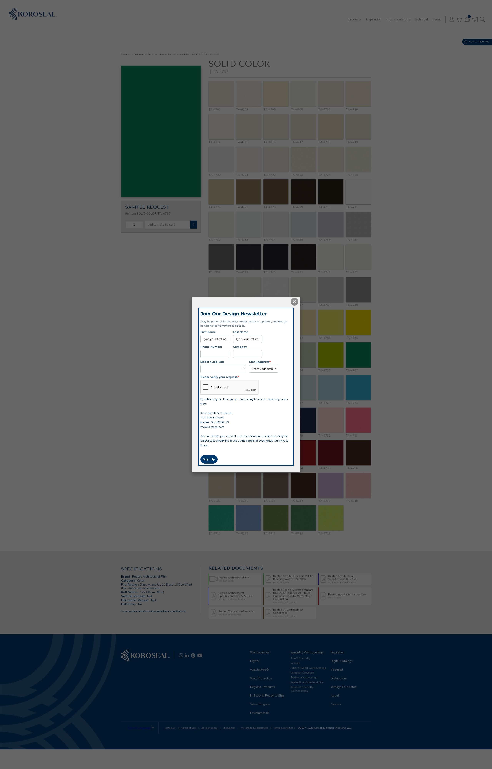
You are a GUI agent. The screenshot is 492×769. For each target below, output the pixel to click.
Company (240, 347)
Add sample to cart (161, 224)
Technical (421, 19)
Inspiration (373, 19)
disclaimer (229, 728)
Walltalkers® (259, 670)
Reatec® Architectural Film (174, 54)
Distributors (339, 678)
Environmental (259, 713)
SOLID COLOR (199, 54)
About (437, 19)
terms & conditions (284, 728)
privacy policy (209, 728)
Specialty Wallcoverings (306, 652)
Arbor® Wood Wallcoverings (308, 668)
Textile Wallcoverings (303, 677)
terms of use (189, 728)
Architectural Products (146, 54)
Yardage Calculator (343, 687)
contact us (170, 728)
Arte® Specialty (300, 658)
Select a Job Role (212, 361)
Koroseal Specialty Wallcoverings (301, 689)
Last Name (240, 332)
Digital (254, 661)
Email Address (260, 361)
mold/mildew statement (254, 728)
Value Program (260, 704)
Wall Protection (261, 678)
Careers (336, 704)
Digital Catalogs (398, 19)
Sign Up (209, 459)
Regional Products (262, 687)
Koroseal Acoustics (302, 673)
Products (354, 19)
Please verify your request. (219, 377)
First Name (208, 332)
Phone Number (211, 347)
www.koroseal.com (212, 427)
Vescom (295, 663)
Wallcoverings (259, 652)
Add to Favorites (479, 41)
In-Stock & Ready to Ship (267, 696)
